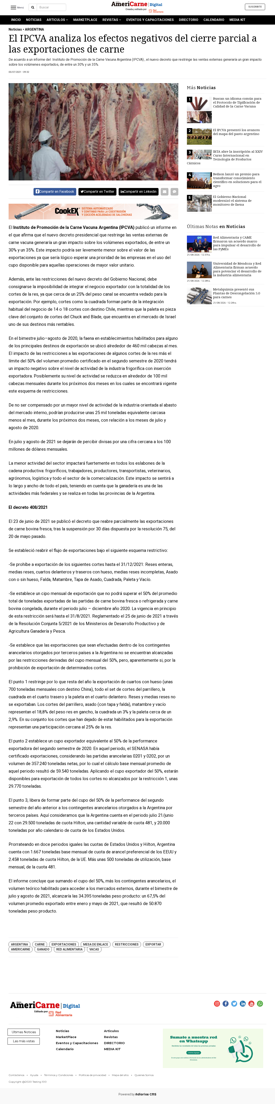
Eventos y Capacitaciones (150, 20)
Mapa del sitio (120, 1075)
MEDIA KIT (237, 20)
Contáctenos (16, 1075)
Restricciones (127, 944)
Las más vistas (24, 1041)
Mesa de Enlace (95, 944)
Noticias (33, 20)
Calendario (213, 20)
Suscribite (255, 6)
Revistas (110, 20)
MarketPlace (85, 20)
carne (40, 944)
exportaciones (64, 944)
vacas (94, 949)
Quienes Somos (144, 1075)
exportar (153, 944)
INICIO (16, 20)
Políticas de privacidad (92, 1075)
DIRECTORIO (188, 20)
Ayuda (34, 1075)
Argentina (19, 944)
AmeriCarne (20, 949)
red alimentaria (69, 949)
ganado (43, 949)
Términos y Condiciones (58, 1075)
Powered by (137, 1094)
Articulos (56, 20)
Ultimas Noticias (24, 1032)
